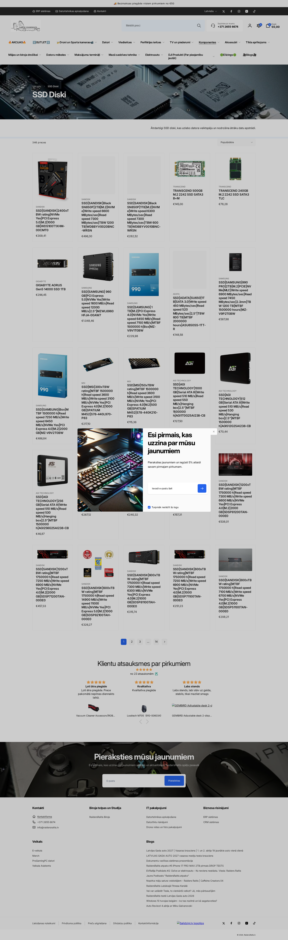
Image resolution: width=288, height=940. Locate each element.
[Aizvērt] (213, 431)
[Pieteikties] (202, 488)
